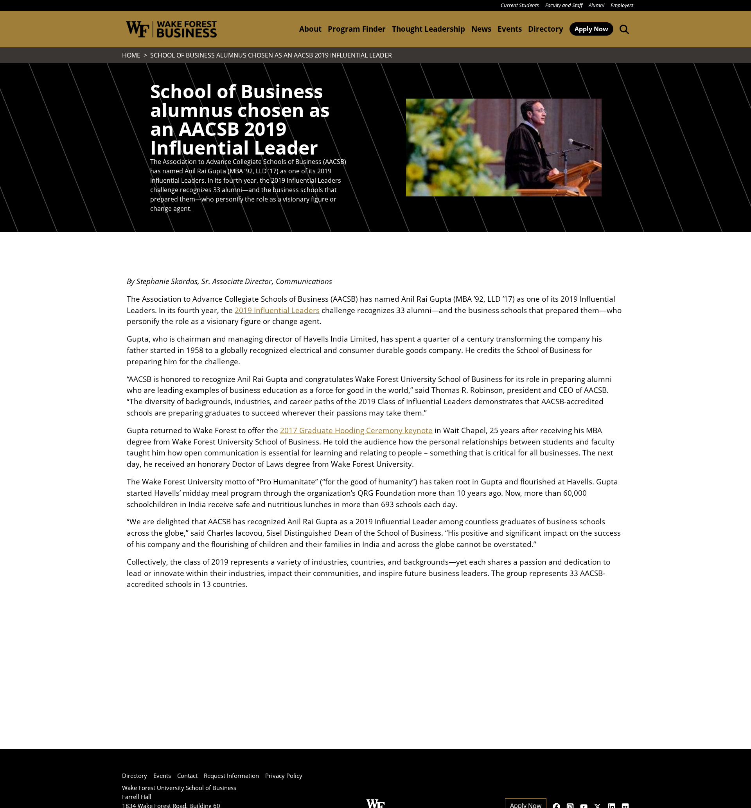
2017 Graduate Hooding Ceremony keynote (356, 430)
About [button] (310, 28)
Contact (187, 775)
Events (162, 775)
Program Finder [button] (357, 28)
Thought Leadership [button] (428, 28)
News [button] (481, 28)
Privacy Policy (283, 775)
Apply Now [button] (591, 29)
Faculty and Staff (563, 5)
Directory (545, 28)
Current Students (520, 5)
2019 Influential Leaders (277, 310)
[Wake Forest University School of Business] (171, 29)
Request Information (231, 775)
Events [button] (510, 28)
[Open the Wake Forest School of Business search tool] (622, 29)
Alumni (596, 5)
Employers (622, 5)
